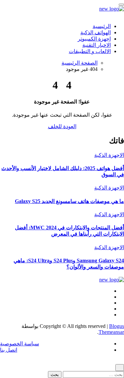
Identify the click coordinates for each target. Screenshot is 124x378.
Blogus (116, 326)
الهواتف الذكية (95, 32)
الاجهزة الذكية (109, 155)
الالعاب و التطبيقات (90, 51)
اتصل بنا (8, 350)
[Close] (119, 367)
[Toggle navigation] (121, 5)
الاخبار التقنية (96, 45)
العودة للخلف (62, 126)
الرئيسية (102, 26)
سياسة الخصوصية (19, 343)
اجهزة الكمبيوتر (94, 39)
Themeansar (111, 332)
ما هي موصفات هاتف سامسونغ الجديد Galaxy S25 (69, 201)
